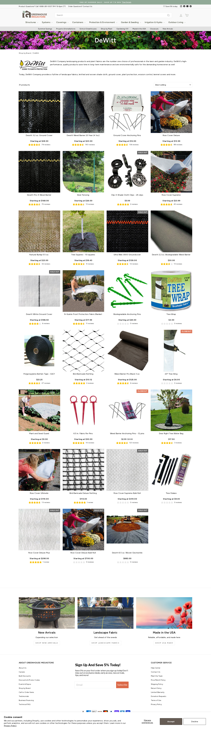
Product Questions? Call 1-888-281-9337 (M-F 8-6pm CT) (42, 6)
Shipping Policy (157, 684)
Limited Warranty (157, 692)
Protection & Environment (102, 22)
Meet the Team (157, 676)
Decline (194, 721)
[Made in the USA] (164, 613)
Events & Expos (25, 684)
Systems (46, 22)
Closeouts (154, 29)
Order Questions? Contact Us (80, 6)
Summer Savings (45, 29)
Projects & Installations (65, 29)
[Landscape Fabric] (106, 613)
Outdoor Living (176, 22)
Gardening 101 (122, 29)
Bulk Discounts (25, 676)
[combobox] (113, 15)
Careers (22, 672)
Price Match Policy (158, 680)
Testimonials (24, 696)
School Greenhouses (88, 29)
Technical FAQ (24, 704)
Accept (170, 721)
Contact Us (155, 672)
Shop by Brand (25, 53)
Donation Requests (158, 696)
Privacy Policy (10, 726)
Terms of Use (156, 700)
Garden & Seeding (130, 22)
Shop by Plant (106, 29)
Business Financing (26, 700)
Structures (30, 22)
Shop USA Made (164, 643)
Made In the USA (139, 29)
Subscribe (122, 685)
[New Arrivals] (47, 613)
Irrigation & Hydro (154, 22)
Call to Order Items (26, 692)
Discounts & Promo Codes (29, 680)
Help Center (155, 668)
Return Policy (156, 688)
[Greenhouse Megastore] (34, 14)
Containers (78, 22)
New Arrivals (168, 29)
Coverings (61, 22)
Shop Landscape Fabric (106, 643)
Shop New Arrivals (47, 643)
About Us (22, 668)
